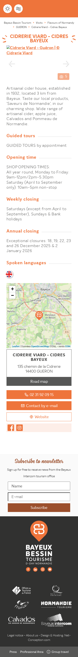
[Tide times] (18, 8)
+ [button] (12, 289)
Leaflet (16, 346)
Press (13, 652)
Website (42, 416)
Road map (39, 381)
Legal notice (15, 635)
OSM (67, 346)
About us (32, 635)
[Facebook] (28, 569)
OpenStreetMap (40, 346)
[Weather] (7, 8)
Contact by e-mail (42, 405)
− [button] (12, 295)
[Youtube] (50, 569)
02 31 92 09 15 (42, 394)
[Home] (39, 542)
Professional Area (31, 652)
